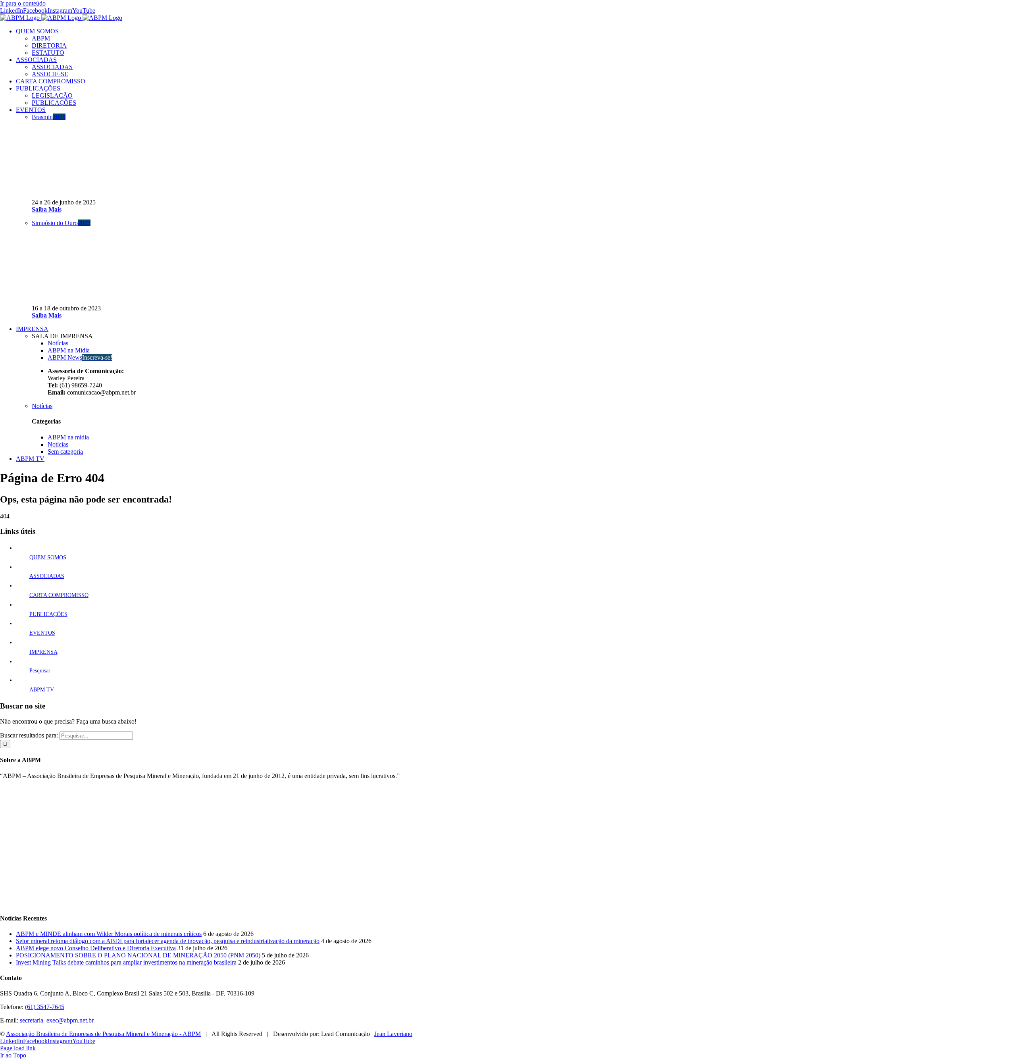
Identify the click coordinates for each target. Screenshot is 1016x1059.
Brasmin (48, 117)
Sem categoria (65, 451)
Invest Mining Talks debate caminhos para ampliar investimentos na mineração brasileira (126, 962)
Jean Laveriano (393, 1033)
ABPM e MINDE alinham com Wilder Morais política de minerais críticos (109, 933)
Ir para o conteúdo (23, 3)
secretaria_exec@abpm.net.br (57, 1020)
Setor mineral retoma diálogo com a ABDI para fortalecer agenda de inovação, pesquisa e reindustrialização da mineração (167, 941)
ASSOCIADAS (46, 576)
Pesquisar (39, 671)
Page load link (18, 1048)
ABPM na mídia (68, 437)
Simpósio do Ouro (61, 223)
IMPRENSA (43, 652)
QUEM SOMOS (47, 557)
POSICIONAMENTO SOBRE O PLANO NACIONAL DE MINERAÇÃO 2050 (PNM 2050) (138, 955)
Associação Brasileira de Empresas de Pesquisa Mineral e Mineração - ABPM (103, 1033)
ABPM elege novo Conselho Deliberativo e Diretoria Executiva (96, 948)
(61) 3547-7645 (44, 1006)
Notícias (42, 405)
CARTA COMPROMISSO (59, 595)
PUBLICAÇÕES (48, 614)
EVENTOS (42, 633)
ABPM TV (41, 690)
